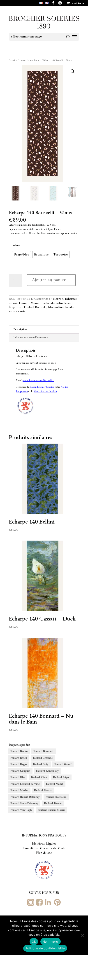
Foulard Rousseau (56, 797)
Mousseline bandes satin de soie (51, 303)
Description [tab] (20, 329)
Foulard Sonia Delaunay (24, 803)
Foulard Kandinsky (47, 771)
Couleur (15, 246)
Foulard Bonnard (43, 751)
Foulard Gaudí (62, 764)
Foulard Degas (18, 764)
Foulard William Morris (51, 810)
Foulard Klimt (39, 777)
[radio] (21, 254)
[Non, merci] (82, 935)
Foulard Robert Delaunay (25, 797)
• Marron (57, 299)
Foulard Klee (17, 777)
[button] (73, 71)
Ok (34, 941)
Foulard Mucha (19, 790)
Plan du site (44, 853)
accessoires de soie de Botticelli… (38, 380)
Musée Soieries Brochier (45, 391)
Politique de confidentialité (45, 948)
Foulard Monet (54, 784)
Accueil (12, 60)
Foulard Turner (53, 803)
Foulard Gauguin (20, 771)
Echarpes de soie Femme (29, 60)
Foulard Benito (19, 751)
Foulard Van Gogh (21, 810)
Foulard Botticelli (35, 307)
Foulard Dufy (41, 764)
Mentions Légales (44, 844)
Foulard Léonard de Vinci (25, 784)
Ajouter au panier (49, 280)
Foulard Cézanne (43, 758)
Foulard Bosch (18, 758)
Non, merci (51, 941)
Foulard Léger (61, 777)
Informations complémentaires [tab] (31, 337)
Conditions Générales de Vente (44, 848)
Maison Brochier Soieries (42, 387)
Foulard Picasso (43, 790)
